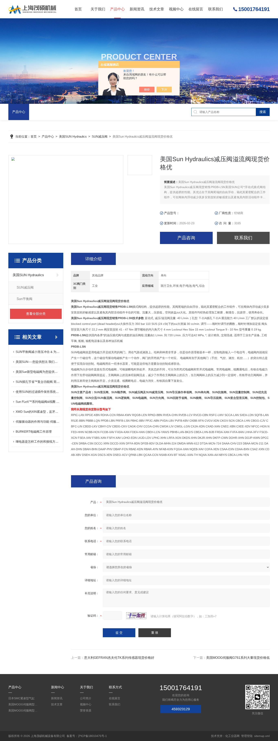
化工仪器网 (232, 736)
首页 (78, 9)
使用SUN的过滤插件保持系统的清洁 (38, 391)
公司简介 (85, 698)
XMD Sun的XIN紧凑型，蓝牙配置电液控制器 (38, 411)
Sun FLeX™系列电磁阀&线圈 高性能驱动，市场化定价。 (38, 401)
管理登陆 (247, 736)
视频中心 (176, 9)
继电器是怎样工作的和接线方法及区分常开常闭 (38, 441)
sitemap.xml (262, 736)
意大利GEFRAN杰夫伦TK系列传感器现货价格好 (119, 657)
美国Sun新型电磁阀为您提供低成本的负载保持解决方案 (38, 371)
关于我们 (98, 9)
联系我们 (215, 9)
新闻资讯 (137, 9)
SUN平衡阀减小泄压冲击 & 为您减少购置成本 (38, 352)
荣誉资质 (85, 710)
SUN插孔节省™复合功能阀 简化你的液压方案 (38, 381)
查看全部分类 (36, 313)
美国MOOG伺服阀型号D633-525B (23, 704)
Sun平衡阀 (24, 299)
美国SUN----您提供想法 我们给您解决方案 (38, 361)
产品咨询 (186, 237)
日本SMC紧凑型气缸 (21, 698)
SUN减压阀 (99, 136)
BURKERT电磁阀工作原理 (34, 431)
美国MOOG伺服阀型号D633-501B (23, 710)
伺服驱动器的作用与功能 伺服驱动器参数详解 (38, 421)
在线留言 (195, 9)
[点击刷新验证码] (136, 615)
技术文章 (156, 9)
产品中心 (117, 9)
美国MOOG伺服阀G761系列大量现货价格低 (238, 657)
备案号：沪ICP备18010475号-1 (87, 736)
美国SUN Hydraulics (73, 136)
